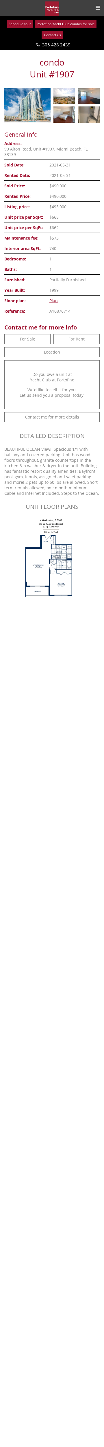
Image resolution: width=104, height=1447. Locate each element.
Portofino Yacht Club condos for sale (66, 23)
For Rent (76, 339)
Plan (53, 300)
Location (52, 352)
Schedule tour (20, 23)
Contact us (52, 34)
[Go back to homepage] (52, 8)
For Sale (27, 339)
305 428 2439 (56, 45)
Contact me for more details (52, 417)
